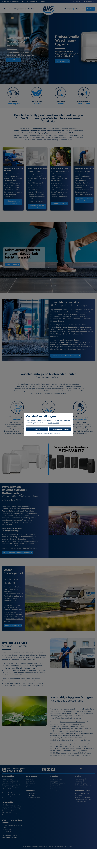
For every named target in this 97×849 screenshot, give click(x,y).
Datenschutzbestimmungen (45, 433)
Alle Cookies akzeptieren (60, 429)
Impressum (57, 433)
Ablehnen (37, 429)
